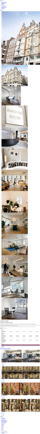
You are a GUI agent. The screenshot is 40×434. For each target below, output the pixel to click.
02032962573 (1, 10)
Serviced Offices (4, 6)
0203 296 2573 (3, 425)
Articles (2, 427)
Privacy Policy (3, 432)
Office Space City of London (4, 421)
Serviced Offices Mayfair (4, 422)
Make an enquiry (3, 347)
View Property (3, 382)
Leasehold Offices (4, 2)
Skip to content (1, 0)
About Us (2, 426)
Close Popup (1, 416)
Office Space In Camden (4, 420)
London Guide (3, 3)
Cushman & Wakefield (2, 5)
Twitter (2, 429)
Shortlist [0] (3, 4)
